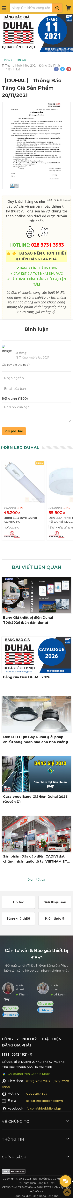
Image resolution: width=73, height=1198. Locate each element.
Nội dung (15, 398)
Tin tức (18, 902)
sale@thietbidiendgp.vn (44, 1101)
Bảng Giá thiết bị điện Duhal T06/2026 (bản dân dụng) (28, 620)
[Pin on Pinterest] (68, 69)
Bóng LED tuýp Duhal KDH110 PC (20, 519)
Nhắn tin (12, 1014)
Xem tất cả (36, 879)
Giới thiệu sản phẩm (54, 904)
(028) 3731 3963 (38, 1081)
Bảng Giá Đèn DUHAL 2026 (26, 677)
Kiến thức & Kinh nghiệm (54, 921)
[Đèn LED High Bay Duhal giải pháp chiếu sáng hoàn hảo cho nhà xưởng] (36, 714)
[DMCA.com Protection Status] (14, 1172)
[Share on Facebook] (56, 69)
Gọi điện (12, 1008)
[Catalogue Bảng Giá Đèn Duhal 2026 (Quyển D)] (36, 774)
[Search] (57, 7)
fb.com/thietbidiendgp (43, 1108)
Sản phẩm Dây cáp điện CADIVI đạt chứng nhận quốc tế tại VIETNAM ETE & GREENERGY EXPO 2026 (36, 859)
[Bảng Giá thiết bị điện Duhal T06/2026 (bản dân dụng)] (36, 595)
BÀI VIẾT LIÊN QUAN (36, 567)
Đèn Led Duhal (21, 447)
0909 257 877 (36, 1093)
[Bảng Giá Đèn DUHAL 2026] (36, 655)
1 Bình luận (14, 69)
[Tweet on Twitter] (62, 69)
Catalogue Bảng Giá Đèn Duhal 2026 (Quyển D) (35, 799)
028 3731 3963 (47, 244)
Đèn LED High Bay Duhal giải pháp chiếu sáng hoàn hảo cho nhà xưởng (35, 739)
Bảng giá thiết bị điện (18, 921)
